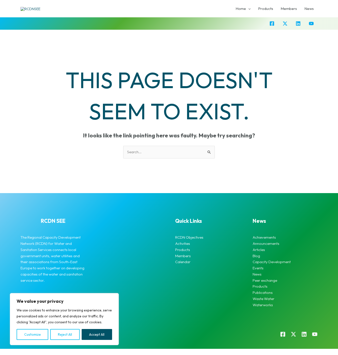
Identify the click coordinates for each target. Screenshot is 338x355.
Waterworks (263, 305)
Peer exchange (265, 280)
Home (241, 8)
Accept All (96, 334)
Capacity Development (272, 261)
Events (258, 268)
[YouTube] (311, 23)
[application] (248, 8)
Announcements (266, 243)
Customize (32, 334)
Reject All (65, 334)
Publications (263, 292)
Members (289, 8)
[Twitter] (285, 23)
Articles (259, 249)
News (309, 8)
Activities (182, 243)
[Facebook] (272, 23)
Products (265, 8)
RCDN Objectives (189, 237)
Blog (256, 256)
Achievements (264, 237)
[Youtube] (314, 334)
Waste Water (263, 298)
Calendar (183, 261)
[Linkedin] (298, 23)
